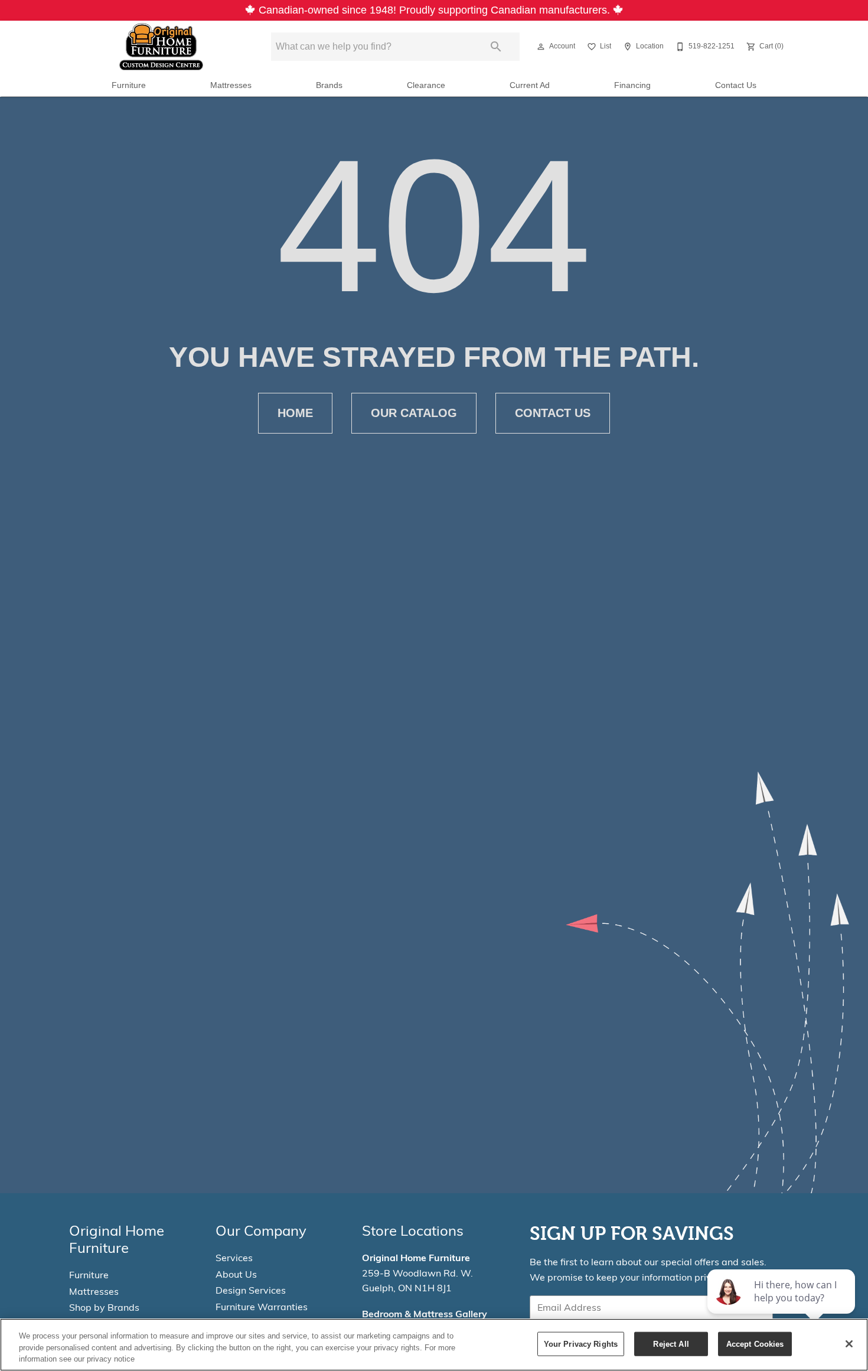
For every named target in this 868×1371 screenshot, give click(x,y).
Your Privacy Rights (581, 1343)
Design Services (251, 1291)
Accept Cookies (755, 1343)
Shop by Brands (104, 1308)
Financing (632, 85)
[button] (541, 47)
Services (234, 1258)
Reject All (670, 1343)
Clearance (426, 85)
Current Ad (530, 85)
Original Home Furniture (416, 1258)
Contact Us (735, 85)
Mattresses (231, 85)
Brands (329, 85)
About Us (236, 1275)
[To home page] (161, 46)
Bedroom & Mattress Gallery (424, 1315)
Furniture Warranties (262, 1308)
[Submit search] (496, 46)
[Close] (849, 1344)
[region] (434, 1344)
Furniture (129, 85)
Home (295, 412)
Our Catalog (414, 412)
